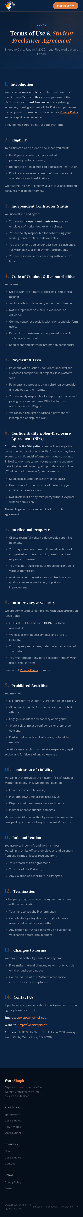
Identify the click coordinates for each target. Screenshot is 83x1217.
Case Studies (13, 1120)
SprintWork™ (12, 1114)
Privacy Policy (69, 112)
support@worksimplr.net (30, 1017)
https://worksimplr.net (32, 1025)
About (8, 1151)
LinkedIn (37, 1206)
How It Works (13, 1126)
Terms (8, 1188)
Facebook (52, 1206)
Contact (10, 1163)
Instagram (67, 1206)
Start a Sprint (66, 5)
